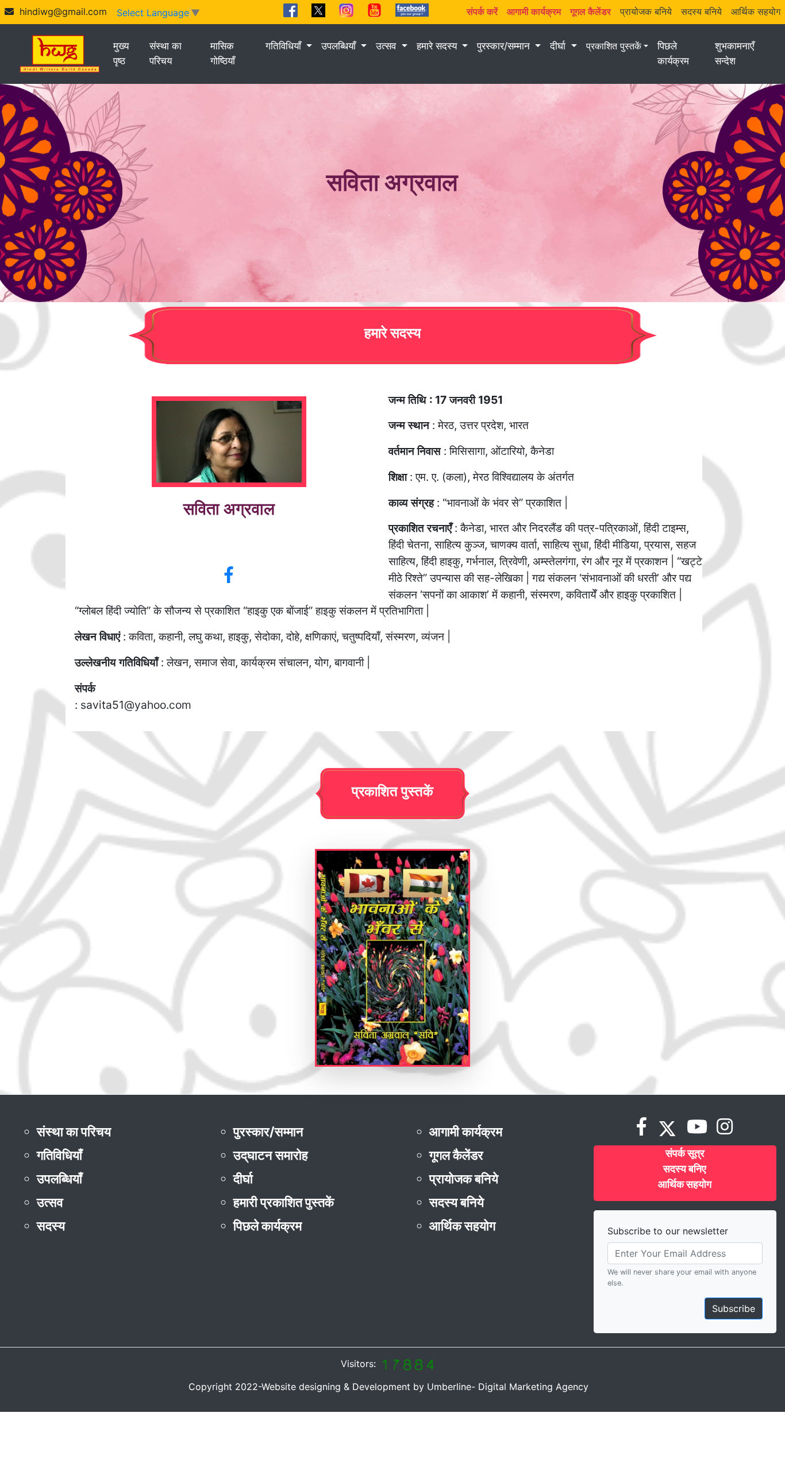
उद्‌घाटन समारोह (270, 1155)
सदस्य (51, 1225)
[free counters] (407, 1363)
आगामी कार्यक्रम (465, 1131)
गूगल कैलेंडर (456, 1155)
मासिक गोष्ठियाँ (222, 53)
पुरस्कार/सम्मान (505, 46)
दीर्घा (559, 46)
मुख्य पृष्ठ (121, 53)
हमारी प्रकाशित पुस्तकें (283, 1202)
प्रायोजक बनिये (646, 11)
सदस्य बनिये (701, 11)
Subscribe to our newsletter (667, 1231)
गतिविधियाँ (284, 46)
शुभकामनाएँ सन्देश (734, 53)
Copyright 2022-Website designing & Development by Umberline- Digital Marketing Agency (388, 1386)
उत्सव (387, 46)
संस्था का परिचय (165, 53)
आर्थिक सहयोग (755, 11)
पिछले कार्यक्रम (673, 53)
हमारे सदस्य (438, 46)
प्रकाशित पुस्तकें (613, 46)
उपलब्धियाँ (340, 46)
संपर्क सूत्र (685, 1153)
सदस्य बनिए (684, 1169)
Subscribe (733, 1308)
